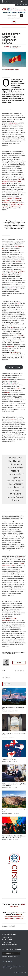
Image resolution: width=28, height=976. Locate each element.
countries (18, 261)
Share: (4, 670)
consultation (5, 379)
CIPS (7, 711)
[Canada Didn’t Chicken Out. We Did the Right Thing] (14, 696)
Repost (10, 761)
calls (18, 303)
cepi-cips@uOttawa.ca (11, 944)
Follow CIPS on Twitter (14, 367)
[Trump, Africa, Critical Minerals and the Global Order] (14, 799)
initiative (16, 352)
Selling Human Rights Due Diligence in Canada (11, 38)
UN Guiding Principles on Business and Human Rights (13, 181)
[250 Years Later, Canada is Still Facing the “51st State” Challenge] (14, 773)
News (10, 711)
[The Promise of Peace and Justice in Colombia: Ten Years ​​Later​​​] (14, 722)
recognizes (20, 556)
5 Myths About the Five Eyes (9, 759)
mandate (6, 392)
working (18, 388)
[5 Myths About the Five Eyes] (14, 748)
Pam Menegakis (9, 69)
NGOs (7, 618)
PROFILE (19, 662)
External (10, 813)
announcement (9, 288)
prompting (10, 383)
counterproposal (12, 123)
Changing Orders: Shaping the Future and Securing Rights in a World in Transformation (14, 224)
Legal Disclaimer (12, 968)
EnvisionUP (23, 972)
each (12, 352)
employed (12, 419)
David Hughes (15, 47)
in (10, 352)
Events (10, 787)
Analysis (7, 46)
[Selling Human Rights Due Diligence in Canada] (14, 59)
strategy (12, 327)
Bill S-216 (20, 335)
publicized (10, 346)
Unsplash (17, 69)
